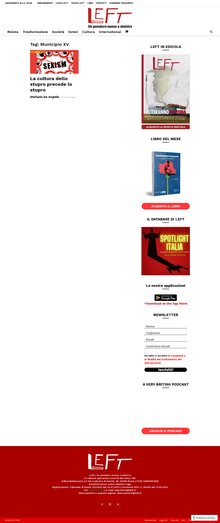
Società (58, 32)
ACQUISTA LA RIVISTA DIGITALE (165, 126)
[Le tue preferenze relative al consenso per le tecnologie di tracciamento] (204, 518)
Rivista (12, 32)
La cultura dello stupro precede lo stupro (51, 84)
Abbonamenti (45, 3)
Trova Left (78, 3)
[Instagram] (110, 504)
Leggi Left (62, 3)
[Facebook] (102, 504)
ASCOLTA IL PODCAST (165, 431)
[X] (118, 504)
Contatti (101, 3)
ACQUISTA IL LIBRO (165, 206)
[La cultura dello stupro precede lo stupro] (54, 62)
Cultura (88, 32)
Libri (90, 3)
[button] (211, 32)
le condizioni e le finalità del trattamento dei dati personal (164, 359)
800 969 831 (96, 490)
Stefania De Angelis (44, 97)
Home (32, 39)
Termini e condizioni (110, 496)
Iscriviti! (165, 370)
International (110, 32)
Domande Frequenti (121, 3)
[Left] (110, 17)
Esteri (73, 32)
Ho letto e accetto (164, 359)
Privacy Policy (110, 499)
